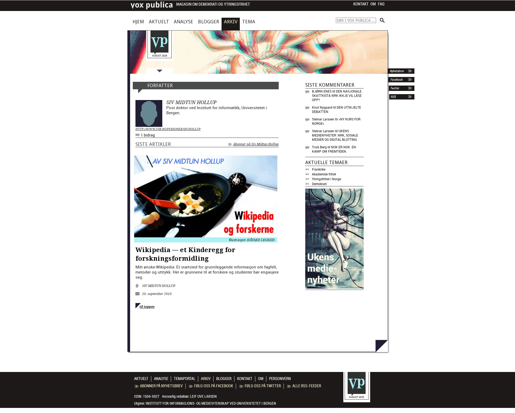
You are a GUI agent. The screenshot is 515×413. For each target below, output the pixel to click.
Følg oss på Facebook (213, 386)
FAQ (381, 4)
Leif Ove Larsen (203, 396)
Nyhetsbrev (396, 71)
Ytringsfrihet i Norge (326, 179)
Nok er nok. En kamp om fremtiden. (334, 149)
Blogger (208, 21)
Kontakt (361, 4)
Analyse (183, 21)
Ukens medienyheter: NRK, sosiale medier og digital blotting (335, 135)
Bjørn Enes (322, 91)
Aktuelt (159, 21)
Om (373, 4)
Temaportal (184, 378)
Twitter (394, 88)
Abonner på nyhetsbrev (161, 386)
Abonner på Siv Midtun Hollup (256, 144)
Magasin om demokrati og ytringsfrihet (213, 4)
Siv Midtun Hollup (158, 286)
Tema (248, 21)
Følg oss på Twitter (263, 386)
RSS (393, 97)
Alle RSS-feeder (306, 386)
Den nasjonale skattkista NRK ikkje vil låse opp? (337, 95)
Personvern (280, 378)
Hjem (138, 21)
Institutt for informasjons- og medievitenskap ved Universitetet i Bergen (211, 403)
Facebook (395, 80)
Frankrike (318, 169)
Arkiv (230, 21)
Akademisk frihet (324, 174)
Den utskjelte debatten (336, 109)
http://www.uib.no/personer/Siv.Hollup (168, 129)
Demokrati (319, 184)
